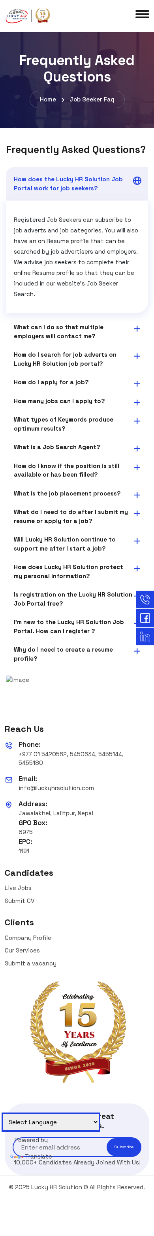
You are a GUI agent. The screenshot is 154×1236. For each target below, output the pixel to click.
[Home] (28, 15)
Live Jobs (18, 888)
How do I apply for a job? (51, 382)
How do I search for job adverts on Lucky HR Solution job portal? (65, 359)
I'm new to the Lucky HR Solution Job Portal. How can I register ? (69, 626)
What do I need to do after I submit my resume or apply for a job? (71, 516)
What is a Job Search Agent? (57, 447)
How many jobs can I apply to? (59, 401)
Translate (38, 1156)
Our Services (22, 950)
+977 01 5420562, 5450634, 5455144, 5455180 (71, 758)
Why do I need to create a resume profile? (63, 654)
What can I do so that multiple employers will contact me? (58, 331)
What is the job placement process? (67, 493)
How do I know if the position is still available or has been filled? (66, 470)
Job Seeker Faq (92, 99)
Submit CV (19, 900)
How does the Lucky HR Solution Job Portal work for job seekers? (68, 183)
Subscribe (124, 1146)
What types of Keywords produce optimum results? (63, 424)
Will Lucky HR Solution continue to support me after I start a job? (65, 544)
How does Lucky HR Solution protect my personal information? (68, 571)
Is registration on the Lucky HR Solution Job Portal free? (73, 599)
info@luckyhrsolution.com (56, 788)
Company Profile (28, 937)
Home (48, 99)
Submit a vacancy (30, 963)
